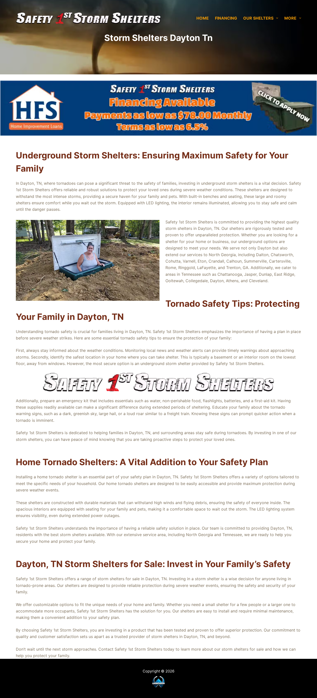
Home (202, 18)
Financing (226, 18)
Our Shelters (258, 18)
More (290, 18)
